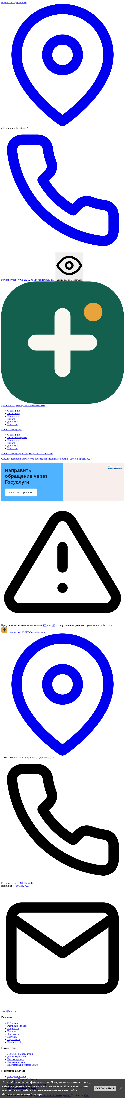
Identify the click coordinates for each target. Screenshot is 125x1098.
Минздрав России (16, 1076)
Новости (11, 419)
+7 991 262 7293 (21, 885)
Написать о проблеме (21, 492)
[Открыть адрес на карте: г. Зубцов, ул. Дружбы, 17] (62, 125)
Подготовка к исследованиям (22, 1065)
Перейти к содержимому (14, 2)
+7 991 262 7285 (24, 883)
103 (44, 625)
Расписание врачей (17, 437)
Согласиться (105, 1088)
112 (53, 625)
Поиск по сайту (15, 1042)
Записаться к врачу (11, 429)
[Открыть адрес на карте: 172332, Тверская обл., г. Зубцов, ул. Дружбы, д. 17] (62, 754)
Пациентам (13, 416)
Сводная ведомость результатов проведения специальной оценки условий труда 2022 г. (46, 458)
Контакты (12, 424)
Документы (13, 421)
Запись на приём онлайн (20, 1054)
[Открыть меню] (22, 430)
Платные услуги (15, 1059)
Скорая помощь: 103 (44, 279)
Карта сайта (13, 1039)
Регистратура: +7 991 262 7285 (37, 453)
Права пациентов (16, 1062)
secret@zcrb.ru (8, 1011)
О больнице (13, 410)
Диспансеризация (16, 1056)
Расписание (13, 413)
